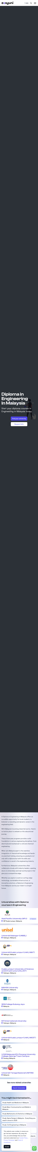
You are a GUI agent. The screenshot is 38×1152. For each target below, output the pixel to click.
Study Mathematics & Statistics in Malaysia (17, 1114)
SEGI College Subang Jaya (13, 1004)
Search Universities (19, 1088)
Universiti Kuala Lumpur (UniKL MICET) (18, 1038)
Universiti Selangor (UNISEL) (14, 936)
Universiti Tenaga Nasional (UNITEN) (17, 1073)
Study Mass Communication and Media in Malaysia (16, 1108)
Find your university (19, 418)
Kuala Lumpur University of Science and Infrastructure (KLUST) (17, 970)
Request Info (19, 424)
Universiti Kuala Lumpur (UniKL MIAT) (18, 952)
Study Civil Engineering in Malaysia (14, 1125)
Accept (7, 1146)
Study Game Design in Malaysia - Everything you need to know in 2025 (18, 1119)
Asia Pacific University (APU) (14, 919)
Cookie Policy (23, 1138)
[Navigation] (35, 3)
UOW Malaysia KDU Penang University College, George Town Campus (18, 1055)
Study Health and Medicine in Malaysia (15, 1103)
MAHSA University (9, 987)
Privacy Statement (9, 1140)
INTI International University (13, 1021)
